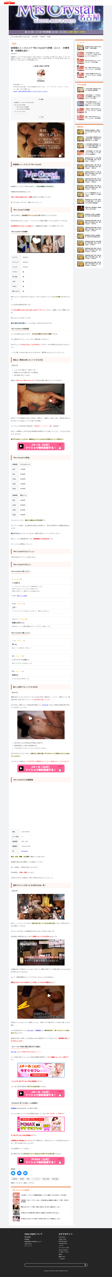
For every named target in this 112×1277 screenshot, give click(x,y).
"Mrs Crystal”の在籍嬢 (22, 107)
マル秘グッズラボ (64, 1252)
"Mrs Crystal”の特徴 (19, 105)
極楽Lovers (62, 1256)
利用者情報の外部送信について (33, 1241)
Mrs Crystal (24, 851)
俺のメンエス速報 (22, 595)
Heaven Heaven (63, 1250)
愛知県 (22, 1179)
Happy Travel (62, 1239)
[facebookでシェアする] (19, 1173)
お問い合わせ (28, 1243)
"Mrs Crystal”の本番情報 (23, 109)
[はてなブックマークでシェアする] (25, 1173)
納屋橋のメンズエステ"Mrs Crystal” (24, 102)
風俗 (28, 1179)
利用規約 (26, 1239)
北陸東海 (14, 1179)
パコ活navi (62, 1258)
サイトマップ (28, 1246)
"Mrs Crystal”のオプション (21, 114)
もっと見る (41, 117)
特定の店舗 (46, 1179)
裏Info (60, 1254)
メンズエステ (36, 1179)
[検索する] (85, 1265)
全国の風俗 (55, 1179)
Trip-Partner (62, 1237)
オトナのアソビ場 (64, 1247)
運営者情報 (27, 1237)
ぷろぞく (61, 1245)
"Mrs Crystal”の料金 (19, 111)
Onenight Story (63, 1243)
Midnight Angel (63, 1241)
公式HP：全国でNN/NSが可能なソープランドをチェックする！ (30, 91)
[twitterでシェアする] (13, 1173)
